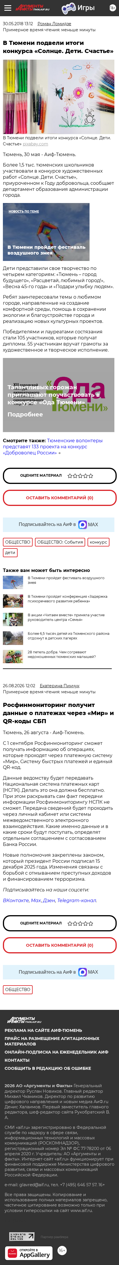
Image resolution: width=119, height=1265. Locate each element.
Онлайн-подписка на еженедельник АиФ (56, 1052)
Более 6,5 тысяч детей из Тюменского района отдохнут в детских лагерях (68, 635)
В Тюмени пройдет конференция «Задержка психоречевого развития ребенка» (67, 598)
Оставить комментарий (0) (59, 497)
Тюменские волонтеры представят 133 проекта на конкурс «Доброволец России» (53, 447)
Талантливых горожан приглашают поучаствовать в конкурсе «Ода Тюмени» (54, 395)
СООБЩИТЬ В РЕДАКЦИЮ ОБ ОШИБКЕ (48, 1068)
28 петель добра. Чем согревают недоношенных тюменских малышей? (62, 654)
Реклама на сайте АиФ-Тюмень (43, 1030)
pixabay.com (35, 144)
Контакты (17, 1060)
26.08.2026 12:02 (19, 685)
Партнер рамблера (54, 1237)
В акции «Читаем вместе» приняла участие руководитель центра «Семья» (66, 617)
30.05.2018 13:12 (18, 23)
